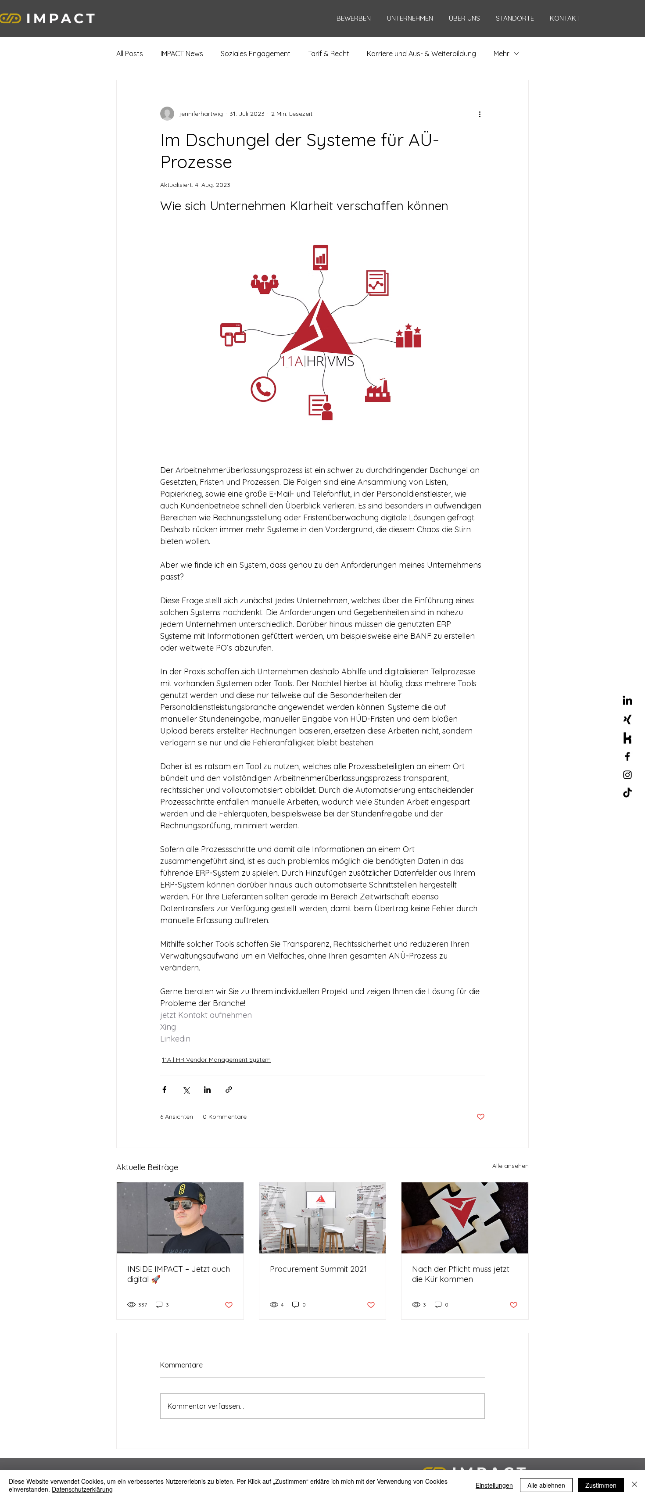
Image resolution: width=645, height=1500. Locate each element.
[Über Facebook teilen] (164, 1089)
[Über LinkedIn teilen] (207, 1089)
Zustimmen (600, 1485)
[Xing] (627, 719)
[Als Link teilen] (229, 1089)
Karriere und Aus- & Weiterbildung (421, 53)
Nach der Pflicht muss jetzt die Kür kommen (460, 1274)
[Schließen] (634, 1485)
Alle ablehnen (546, 1485)
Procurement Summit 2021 (318, 1269)
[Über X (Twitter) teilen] (186, 1089)
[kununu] (627, 738)
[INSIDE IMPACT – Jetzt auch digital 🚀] (180, 1217)
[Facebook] (627, 756)
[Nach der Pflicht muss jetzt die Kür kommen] (464, 1217)
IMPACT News (182, 53)
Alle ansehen (510, 1166)
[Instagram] (627, 774)
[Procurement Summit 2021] (322, 1217)
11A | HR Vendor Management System (216, 1059)
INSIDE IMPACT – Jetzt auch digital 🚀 (178, 1274)
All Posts (129, 53)
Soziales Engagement (255, 53)
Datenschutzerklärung (82, 1489)
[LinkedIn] (627, 701)
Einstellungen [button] (494, 1485)
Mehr (501, 53)
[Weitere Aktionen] (479, 113)
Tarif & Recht (328, 53)
